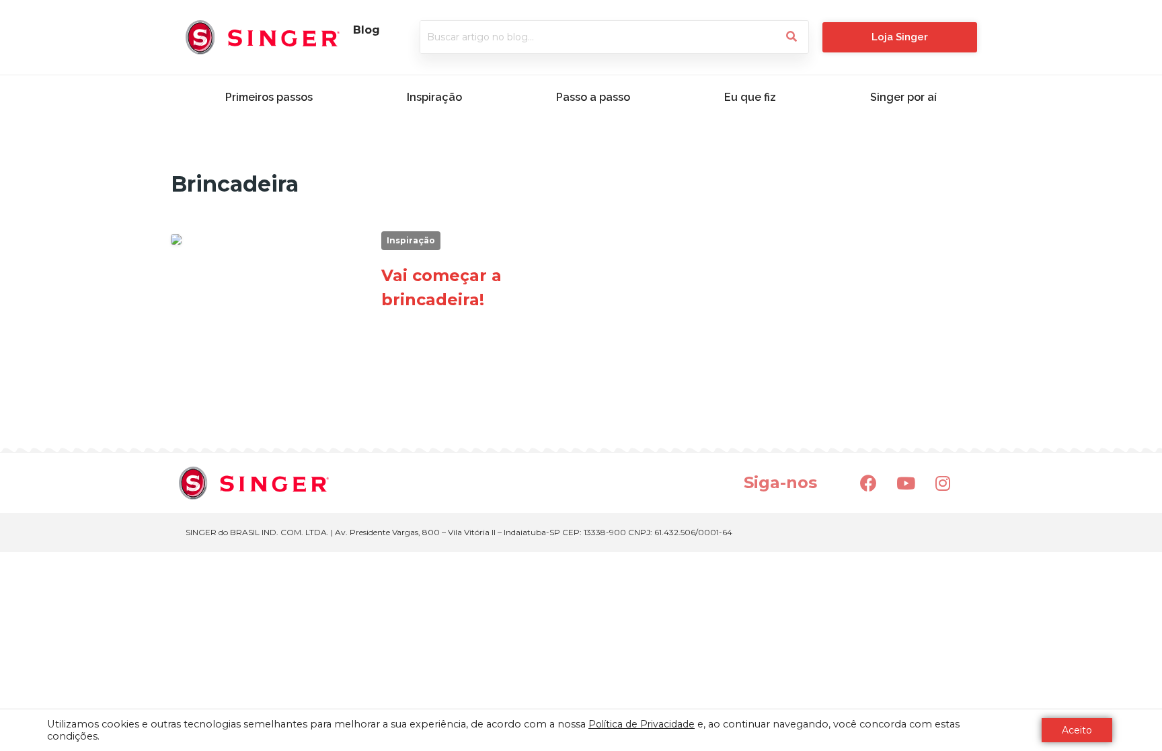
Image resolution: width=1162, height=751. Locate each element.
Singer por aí (903, 97)
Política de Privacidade (641, 724)
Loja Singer (900, 37)
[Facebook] (869, 483)
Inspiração (434, 97)
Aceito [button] (1077, 730)
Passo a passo (593, 97)
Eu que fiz (750, 97)
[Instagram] (943, 483)
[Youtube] (906, 483)
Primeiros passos (269, 97)
